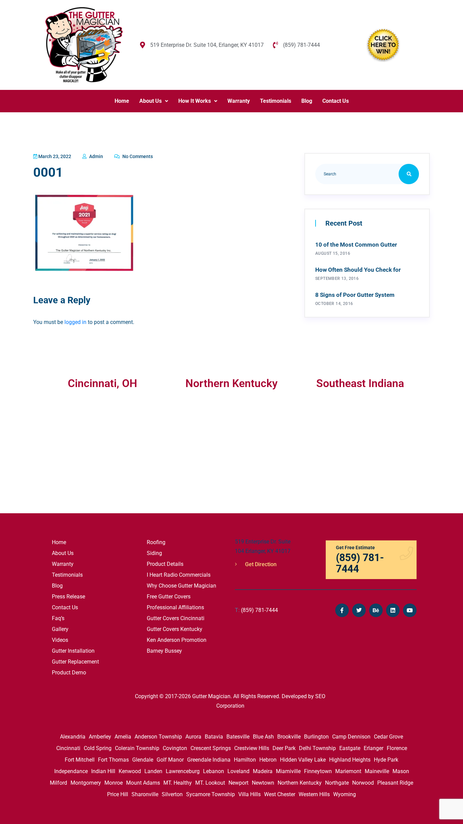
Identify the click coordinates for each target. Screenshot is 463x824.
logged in (75, 322)
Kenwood (130, 771)
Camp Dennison (351, 736)
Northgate (337, 783)
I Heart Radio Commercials (178, 575)
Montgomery (86, 783)
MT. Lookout (210, 783)
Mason (400, 771)
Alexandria (72, 736)
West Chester (279, 794)
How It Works (194, 101)
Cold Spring (98, 748)
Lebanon (213, 771)
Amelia (123, 736)
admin (95, 156)
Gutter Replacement (75, 661)
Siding (154, 553)
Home (122, 101)
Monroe (113, 783)
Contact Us (335, 101)
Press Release (68, 596)
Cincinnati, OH (102, 383)
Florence (397, 748)
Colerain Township (137, 748)
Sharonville (145, 794)
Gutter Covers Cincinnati (175, 618)
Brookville (289, 736)
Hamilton (245, 759)
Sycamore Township (210, 794)
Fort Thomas (113, 759)
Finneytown (318, 771)
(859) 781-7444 (256, 610)
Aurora (193, 736)
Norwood (363, 783)
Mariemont (348, 771)
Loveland (238, 771)
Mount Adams (143, 783)
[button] (153, 101)
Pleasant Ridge (395, 783)
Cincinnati (68, 748)
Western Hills (314, 794)
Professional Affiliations (175, 607)
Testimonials (275, 101)
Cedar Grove (388, 736)
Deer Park (284, 748)
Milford (58, 783)
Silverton (172, 794)
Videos (60, 640)
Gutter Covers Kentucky (174, 629)
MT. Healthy (177, 783)
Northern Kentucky (300, 783)
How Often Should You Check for (358, 269)
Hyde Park (386, 759)
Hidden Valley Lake (303, 759)
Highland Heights (349, 759)
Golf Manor (170, 759)
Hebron (268, 759)
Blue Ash (263, 736)
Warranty (238, 101)
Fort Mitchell (80, 759)
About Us (150, 101)
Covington (175, 748)
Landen (153, 771)
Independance (71, 771)
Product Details (165, 564)
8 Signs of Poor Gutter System (355, 294)
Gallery (60, 629)
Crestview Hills (251, 748)
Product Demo (69, 672)
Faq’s (58, 618)
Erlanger (373, 748)
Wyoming (344, 794)
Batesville (237, 736)
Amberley (100, 736)
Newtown (263, 783)
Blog (306, 101)
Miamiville (288, 771)
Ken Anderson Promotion (176, 640)
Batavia (214, 736)
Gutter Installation (73, 651)
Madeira (263, 771)
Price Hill (117, 794)
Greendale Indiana (208, 759)
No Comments (137, 156)
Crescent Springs (210, 748)
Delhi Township (317, 748)
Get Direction (260, 564)
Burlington (316, 736)
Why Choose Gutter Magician (181, 585)
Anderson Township (158, 736)
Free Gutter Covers (168, 596)
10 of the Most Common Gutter (356, 244)
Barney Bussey (164, 651)
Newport (238, 783)
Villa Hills (249, 794)
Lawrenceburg (183, 771)
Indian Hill (103, 771)
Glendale (142, 759)
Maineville (377, 771)
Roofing (156, 542)
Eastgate (349, 748)
